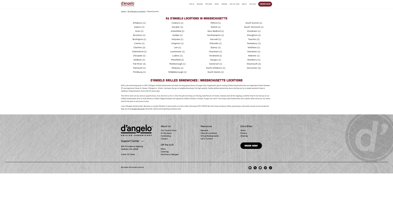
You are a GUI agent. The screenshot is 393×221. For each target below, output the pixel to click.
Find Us (191, 4)
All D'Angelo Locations (136, 11)
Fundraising (166, 136)
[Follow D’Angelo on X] (255, 167)
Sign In (244, 4)
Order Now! (251, 145)
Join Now (252, 4)
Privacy (243, 133)
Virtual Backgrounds (210, 136)
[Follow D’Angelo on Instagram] (265, 167)
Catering (224, 4)
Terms (243, 130)
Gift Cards (208, 4)
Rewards (200, 4)
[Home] (128, 4)
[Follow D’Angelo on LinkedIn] (260, 167)
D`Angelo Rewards (137, 109)
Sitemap (244, 136)
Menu (163, 149)
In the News (166, 133)
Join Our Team (234, 4)
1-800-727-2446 (128, 154)
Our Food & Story (169, 130)
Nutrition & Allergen (169, 154)
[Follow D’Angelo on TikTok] (270, 167)
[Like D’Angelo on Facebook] (250, 167)
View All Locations (209, 133)
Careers (164, 139)
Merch (217, 4)
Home (123, 11)
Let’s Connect (207, 139)
